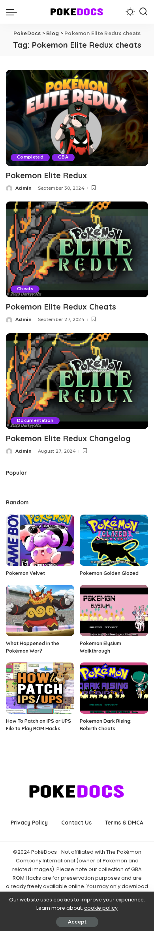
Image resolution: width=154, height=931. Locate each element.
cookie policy (101, 908)
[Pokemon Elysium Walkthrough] (114, 610)
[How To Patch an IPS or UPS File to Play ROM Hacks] (40, 688)
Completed (30, 157)
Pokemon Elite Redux (46, 175)
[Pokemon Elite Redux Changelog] (77, 381)
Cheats (25, 288)
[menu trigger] (13, 12)
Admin (23, 188)
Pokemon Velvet (25, 573)
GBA (63, 157)
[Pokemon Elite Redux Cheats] (77, 249)
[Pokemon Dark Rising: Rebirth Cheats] (114, 688)
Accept (77, 922)
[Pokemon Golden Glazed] (114, 540)
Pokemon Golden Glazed (109, 573)
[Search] (143, 12)
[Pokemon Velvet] (40, 540)
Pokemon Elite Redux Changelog (68, 438)
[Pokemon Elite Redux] (77, 118)
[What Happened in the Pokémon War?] (40, 610)
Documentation (35, 420)
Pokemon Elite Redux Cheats (61, 307)
